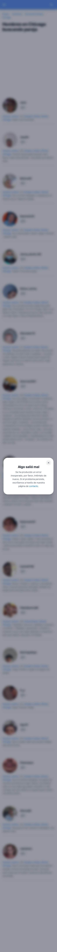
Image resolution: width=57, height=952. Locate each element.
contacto (33, 486)
